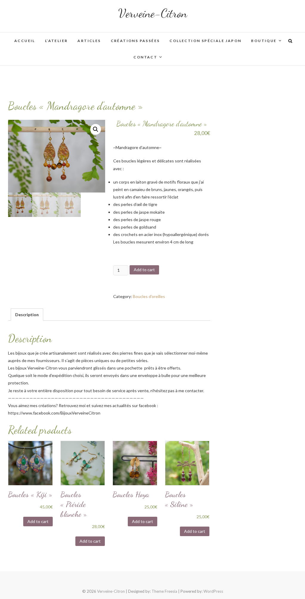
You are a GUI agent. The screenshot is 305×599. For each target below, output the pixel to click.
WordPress (213, 591)
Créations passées (135, 40)
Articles (89, 40)
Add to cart (144, 269)
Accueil (24, 40)
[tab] (27, 314)
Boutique (263, 40)
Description (27, 314)
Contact (145, 57)
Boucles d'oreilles (149, 296)
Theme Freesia (164, 591)
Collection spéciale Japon (205, 40)
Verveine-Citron (152, 13)
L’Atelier (56, 40)
